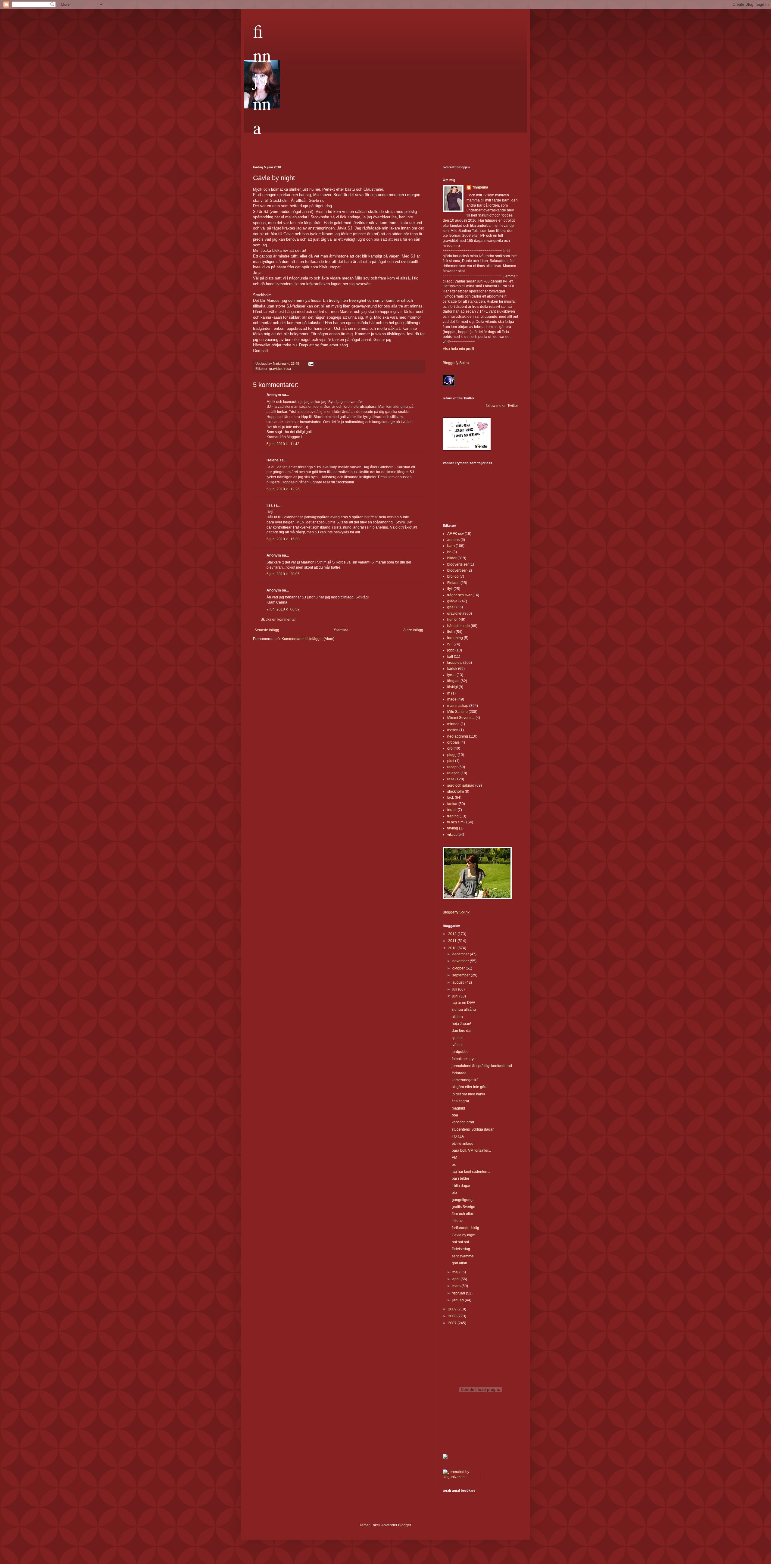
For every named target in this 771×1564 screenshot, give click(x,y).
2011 (452, 941)
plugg (452, 755)
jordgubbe (460, 1052)
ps (454, 1165)
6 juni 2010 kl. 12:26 (283, 489)
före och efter (462, 1214)
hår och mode (458, 626)
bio (454, 1193)
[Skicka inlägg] (310, 363)
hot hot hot (460, 1242)
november (461, 961)
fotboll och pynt (464, 1059)
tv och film (455, 822)
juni (455, 996)
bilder (452, 558)
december (461, 954)
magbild (458, 1108)
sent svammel (463, 1256)
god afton (459, 1263)
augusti (458, 982)
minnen (453, 724)
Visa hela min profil (458, 349)
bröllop (453, 576)
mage (452, 699)
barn (451, 546)
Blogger (404, 1525)
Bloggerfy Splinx (456, 363)
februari (459, 1293)
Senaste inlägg (266, 630)
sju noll (458, 1038)
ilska (451, 632)
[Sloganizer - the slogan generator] (459, 1477)
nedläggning (457, 736)
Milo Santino (457, 712)
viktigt (452, 834)
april (456, 1279)
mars (456, 1286)
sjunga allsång (464, 1009)
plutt (450, 761)
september (461, 975)
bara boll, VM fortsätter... (471, 1150)
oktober (459, 968)
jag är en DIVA (463, 1003)
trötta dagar (461, 1186)
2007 (452, 1323)
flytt (450, 589)
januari (458, 1300)
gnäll (451, 607)
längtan (453, 681)
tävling (452, 828)
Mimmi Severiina (461, 718)
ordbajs (453, 742)
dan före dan (462, 1031)
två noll (458, 1045)
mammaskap (457, 706)
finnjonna (262, 79)
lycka (451, 675)
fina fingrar (460, 1101)
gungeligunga (463, 1200)
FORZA (458, 1136)
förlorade (459, 1073)
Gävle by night (463, 1235)
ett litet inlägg (462, 1143)
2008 (452, 1316)
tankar (452, 804)
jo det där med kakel (468, 1094)
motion (452, 730)
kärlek (452, 668)
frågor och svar (459, 595)
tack (450, 797)
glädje (452, 601)
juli (455, 989)
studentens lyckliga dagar (473, 1129)
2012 (452, 934)
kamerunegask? (465, 1080)
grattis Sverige (463, 1207)
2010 (452, 948)
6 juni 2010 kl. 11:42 (283, 444)
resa (287, 368)
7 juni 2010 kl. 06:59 (283, 609)
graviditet (275, 368)
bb (449, 552)
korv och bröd (463, 1122)
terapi (452, 810)
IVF (450, 644)
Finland (453, 583)
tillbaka (458, 1221)
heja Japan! (461, 1024)
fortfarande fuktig (465, 1228)
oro (450, 748)
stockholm (455, 791)
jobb (450, 650)
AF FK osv (455, 534)
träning (453, 816)
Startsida (341, 630)
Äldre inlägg (413, 630)
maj (455, 1272)
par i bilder (460, 1178)
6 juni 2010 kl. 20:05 (283, 574)
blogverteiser (458, 564)
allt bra (457, 1017)
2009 (452, 1309)
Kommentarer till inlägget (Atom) (308, 639)
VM (454, 1157)
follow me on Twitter (502, 406)
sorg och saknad (460, 785)
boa (455, 1115)
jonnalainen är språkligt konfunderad (482, 1066)
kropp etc (454, 662)
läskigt (452, 687)
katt (450, 656)
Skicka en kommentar (278, 619)
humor (452, 619)
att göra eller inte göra (470, 1087)
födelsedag (461, 1249)
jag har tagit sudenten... (471, 1171)
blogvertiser (457, 570)
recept (452, 767)
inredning (455, 638)
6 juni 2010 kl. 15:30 (283, 539)
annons (453, 540)
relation (453, 773)
